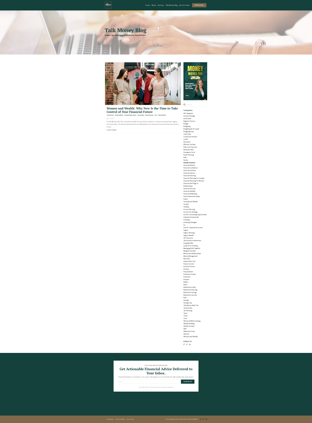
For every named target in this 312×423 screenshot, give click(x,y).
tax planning (187, 311)
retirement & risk (189, 287)
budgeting (186, 126)
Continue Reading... (112, 130)
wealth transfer (189, 326)
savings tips (187, 303)
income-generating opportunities (195, 215)
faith (185, 157)
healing (186, 207)
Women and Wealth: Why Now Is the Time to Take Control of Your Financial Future (142, 110)
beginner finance (189, 121)
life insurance (188, 238)
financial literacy (189, 173)
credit (185, 139)
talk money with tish (190, 305)
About (154, 5)
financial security (189, 189)
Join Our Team (184, 5)
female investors (110, 115)
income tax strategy (190, 212)
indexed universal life (191, 217)
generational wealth (190, 202)
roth (185, 298)
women (186, 334)
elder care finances (190, 147)
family (185, 160)
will (184, 329)
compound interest (190, 137)
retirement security (190, 295)
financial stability (189, 191)
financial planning (189, 176)
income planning (141, 115)
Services (161, 5)
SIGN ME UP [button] (188, 381)
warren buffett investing (191, 321)
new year (186, 259)
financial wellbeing (190, 194)
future (185, 199)
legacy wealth (188, 235)
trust (185, 318)
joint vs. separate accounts (192, 227)
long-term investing (190, 246)
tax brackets (187, 308)
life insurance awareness (192, 240)
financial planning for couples (193, 178)
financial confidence (119, 115)
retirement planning (149, 115)
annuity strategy (189, 116)
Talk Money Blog (171, 5)
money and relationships (192, 253)
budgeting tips (188, 131)
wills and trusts (189, 331)
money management (190, 256)
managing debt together (191, 248)
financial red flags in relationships (190, 185)
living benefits (188, 243)
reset (185, 285)
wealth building (189, 324)
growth (186, 204)
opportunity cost (189, 261)
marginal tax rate (189, 251)
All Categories (188, 113)
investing (186, 220)
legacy (185, 230)
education (186, 142)
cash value (187, 134)
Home (147, 5)
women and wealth (162, 115)
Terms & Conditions (120, 419)
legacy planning (189, 233)
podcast (186, 269)
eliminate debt (188, 150)
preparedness (188, 272)
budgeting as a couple (191, 129)
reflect (185, 282)
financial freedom (189, 170)
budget (185, 124)
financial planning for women (130, 115)
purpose (186, 279)
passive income (188, 264)
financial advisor (189, 165)
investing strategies (190, 222)
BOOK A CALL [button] (199, 5)
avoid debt (187, 118)
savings (186, 300)
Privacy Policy (110, 419)
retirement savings (190, 292)
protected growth (189, 274)
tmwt (156, 115)
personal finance (189, 266)
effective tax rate (189, 144)
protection (186, 277)
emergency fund (189, 152)
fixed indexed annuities (191, 196)
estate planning (188, 155)
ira (184, 225)
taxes (185, 313)
